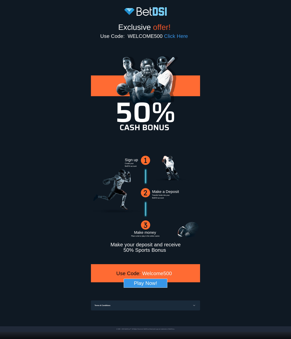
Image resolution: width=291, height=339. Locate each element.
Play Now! (145, 283)
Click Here (177, 36)
